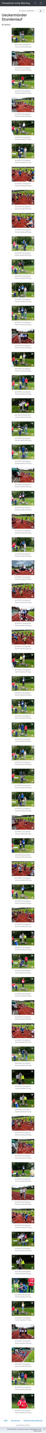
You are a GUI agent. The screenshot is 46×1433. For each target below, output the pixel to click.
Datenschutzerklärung (33, 1420)
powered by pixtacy (23, 1425)
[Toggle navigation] (41, 3)
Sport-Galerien (27, 11)
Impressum (15, 1420)
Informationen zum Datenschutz (36, 1430)
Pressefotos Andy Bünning (16, 3)
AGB (5, 1420)
